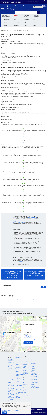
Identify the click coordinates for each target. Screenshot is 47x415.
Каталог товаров (25, 363)
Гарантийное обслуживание (26, 388)
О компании (3, 1)
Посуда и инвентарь (26, 22)
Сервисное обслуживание (26, 391)
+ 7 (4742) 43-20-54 (22, 261)
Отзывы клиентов (19, 1)
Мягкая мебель (18, 367)
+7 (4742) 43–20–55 (28, 7)
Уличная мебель (17, 369)
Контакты (20, 2)
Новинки (25, 25)
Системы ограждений (18, 383)
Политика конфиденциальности (36, 387)
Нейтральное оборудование (11, 375)
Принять (4, 412)
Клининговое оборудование (16, 22)
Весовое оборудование (26, 19)
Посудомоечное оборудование (11, 384)
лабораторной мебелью (25, 221)
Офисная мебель (17, 372)
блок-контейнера (16, 44)
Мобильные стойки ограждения (18, 396)
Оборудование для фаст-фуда (11, 378)
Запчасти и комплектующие (26, 394)
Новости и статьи (11, 1)
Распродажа (16, 15)
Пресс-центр (34, 359)
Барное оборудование (11, 387)
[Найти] (38, 12)
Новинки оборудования (26, 360)
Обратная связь (13, 2)
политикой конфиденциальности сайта (10, 410)
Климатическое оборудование (7, 19)
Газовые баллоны (17, 387)
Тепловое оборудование (11, 369)
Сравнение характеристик (26, 373)
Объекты (33, 368)
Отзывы (32, 366)
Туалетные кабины (17, 380)
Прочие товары (16, 25)
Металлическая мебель (16, 19)
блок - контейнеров (32, 217)
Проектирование (27, 382)
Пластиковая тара (35, 19)
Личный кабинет (25, 369)
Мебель (5, 25)
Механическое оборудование (11, 372)
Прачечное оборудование (6, 22)
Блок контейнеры (18, 378)
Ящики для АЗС (18, 385)
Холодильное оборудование (36, 16)
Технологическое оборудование (27, 16)
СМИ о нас (33, 361)
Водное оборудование (11, 394)
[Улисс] (3, 8)
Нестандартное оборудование (18, 390)
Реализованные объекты (33, 1)
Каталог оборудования (7, 16)
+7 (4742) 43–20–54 (28, 6)
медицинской (16, 221)
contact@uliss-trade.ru (12, 9)
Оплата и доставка (5, 2)
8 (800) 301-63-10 (28, 8)
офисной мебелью (35, 219)
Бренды (34, 25)
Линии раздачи (9, 381)
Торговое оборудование (36, 22)
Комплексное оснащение (26, 385)
